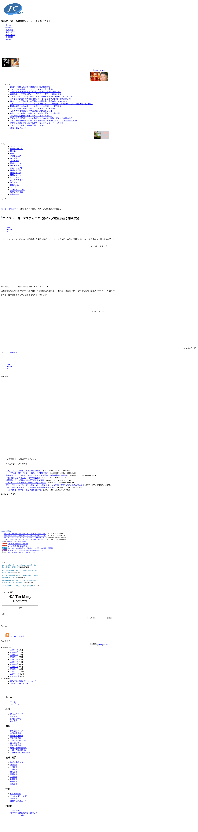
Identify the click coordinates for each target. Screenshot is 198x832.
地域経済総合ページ (18, 762)
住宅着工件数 (15, 794)
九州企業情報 (15, 719)
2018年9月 (14, 650)
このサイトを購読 (16, 636)
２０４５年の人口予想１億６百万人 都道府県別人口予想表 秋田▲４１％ (41, 96)
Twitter (8, 227)
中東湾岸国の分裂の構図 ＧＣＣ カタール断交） (31, 116)
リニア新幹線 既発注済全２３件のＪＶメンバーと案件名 (34, 109)
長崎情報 (13, 781)
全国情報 (13, 767)
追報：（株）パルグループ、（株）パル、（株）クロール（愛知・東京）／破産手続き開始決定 (45, 485)
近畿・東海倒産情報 (18, 748)
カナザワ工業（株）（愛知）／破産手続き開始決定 (27, 473)
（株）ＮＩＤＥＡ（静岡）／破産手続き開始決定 (26, 483)
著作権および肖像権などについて (24, 813)
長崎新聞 (13, 153)
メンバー (13, 187)
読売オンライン (16, 168)
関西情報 (13, 774)
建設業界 (13, 721)
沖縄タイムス (15, 156)
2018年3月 (14, 664)
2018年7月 (14, 655)
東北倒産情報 (15, 738)
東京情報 (13, 772)
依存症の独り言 (16, 192)
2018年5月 (14, 659)
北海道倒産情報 (16, 736)
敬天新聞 (13, 182)
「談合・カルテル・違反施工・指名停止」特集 (21, 552)
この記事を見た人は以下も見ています (21, 459)
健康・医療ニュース (18, 128)
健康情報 (13, 798)
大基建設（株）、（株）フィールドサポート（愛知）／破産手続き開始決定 (37, 475)
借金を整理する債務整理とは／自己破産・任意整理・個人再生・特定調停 (30, 548)
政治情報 (13, 765)
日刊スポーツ (15, 175)
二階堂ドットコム (17, 190)
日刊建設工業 (15, 170)
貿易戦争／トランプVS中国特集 (16, 541)
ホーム (8, 25)
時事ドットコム (16, 166)
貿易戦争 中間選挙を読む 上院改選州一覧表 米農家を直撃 (35, 94)
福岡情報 (13, 779)
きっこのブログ (16, 180)
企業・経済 (10, 32)
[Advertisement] (99, 48)
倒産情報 (12, 209)
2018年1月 (14, 669)
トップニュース (16, 704)
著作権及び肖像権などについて (23, 681)
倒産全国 (9, 30)
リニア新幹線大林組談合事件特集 (18, 544)
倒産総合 (9, 27)
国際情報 (13, 784)
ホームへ (13, 702)
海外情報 (9, 37)
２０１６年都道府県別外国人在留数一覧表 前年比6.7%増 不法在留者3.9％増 (43, 121)
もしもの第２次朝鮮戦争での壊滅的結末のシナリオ (31, 111)
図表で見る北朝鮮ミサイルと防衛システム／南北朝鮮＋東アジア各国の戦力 (41, 118)
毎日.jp (13, 151)
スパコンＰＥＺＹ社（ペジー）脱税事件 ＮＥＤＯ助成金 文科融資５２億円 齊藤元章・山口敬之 (51, 104)
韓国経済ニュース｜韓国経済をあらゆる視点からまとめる (25, 550)
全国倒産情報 (15, 733)
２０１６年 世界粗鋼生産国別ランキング (27, 125)
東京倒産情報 (15, 743)
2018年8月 (14, 652)
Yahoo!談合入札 (16, 149)
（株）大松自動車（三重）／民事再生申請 (23, 478)
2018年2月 (14, 667)
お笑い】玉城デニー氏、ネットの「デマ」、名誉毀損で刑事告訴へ (24, 539)
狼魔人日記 (14, 185)
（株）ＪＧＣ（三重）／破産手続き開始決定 (24, 471)
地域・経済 (10, 35)
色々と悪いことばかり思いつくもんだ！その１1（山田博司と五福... (24, 538)
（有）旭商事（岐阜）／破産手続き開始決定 (24, 490)
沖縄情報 (13, 777)
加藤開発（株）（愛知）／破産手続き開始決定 (25, 480)
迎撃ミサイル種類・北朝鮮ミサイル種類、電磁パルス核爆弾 (35, 113)
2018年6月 (14, 657)
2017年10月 (14, 676)
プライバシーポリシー (19, 684)
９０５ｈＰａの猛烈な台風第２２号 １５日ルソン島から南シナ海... (25, 534)
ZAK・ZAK (15, 178)
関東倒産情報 (15, 745)
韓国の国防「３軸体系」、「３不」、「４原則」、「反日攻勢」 (36, 106)
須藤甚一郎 (14, 194)
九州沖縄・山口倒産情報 (20, 753)
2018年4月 (14, 662)
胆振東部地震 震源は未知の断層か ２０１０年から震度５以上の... (25, 536)
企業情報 (13, 716)
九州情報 (13, 769)
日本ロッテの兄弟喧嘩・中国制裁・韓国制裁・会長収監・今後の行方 (38, 101)
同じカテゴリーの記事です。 (17, 464)
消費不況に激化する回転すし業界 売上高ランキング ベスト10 (36, 123)
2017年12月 (14, 671)
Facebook (9, 229)
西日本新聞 (14, 161)
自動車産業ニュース (18, 801)
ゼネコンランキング (18, 796)
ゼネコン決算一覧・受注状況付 (17, 546)
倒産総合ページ (16, 731)
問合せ (8, 39)
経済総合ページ (16, 714)
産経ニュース (15, 163)
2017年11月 (14, 674)
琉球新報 (13, 158)
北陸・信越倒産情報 (18, 741)
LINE (8, 231)
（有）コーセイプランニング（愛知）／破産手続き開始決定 (30, 487)
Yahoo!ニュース (16, 146)
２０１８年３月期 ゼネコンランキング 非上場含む (32, 89)
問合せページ (15, 810)
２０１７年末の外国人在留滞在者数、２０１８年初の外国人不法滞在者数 (40, 99)
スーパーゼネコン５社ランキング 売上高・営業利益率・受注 (35, 92)
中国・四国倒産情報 (18, 750)
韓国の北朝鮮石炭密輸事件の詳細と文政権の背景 (30, 87)
